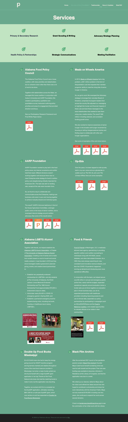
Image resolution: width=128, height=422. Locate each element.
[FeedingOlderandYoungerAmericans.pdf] (104, 150)
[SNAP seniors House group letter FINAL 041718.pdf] (57, 224)
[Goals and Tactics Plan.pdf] (86, 150)
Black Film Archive (89, 363)
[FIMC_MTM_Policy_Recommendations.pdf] (90, 326)
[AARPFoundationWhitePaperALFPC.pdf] (29, 126)
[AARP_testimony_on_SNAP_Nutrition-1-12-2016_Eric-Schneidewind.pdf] (29, 224)
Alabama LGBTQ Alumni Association (36, 250)
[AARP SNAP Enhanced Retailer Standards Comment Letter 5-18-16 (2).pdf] (47, 224)
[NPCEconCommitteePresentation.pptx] (38, 224)
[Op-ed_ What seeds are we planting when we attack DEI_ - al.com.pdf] (104, 185)
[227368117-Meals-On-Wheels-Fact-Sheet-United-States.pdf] (95, 150)
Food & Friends (79, 248)
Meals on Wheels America (89, 79)
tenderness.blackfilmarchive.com (90, 403)
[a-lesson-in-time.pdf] (79, 185)
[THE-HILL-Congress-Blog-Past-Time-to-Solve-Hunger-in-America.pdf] (77, 150)
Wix (69, 417)
